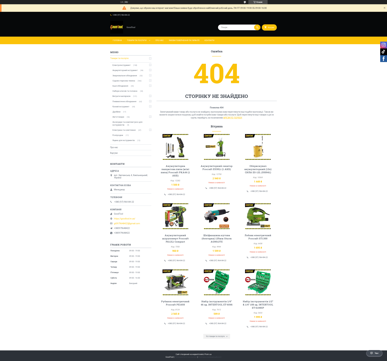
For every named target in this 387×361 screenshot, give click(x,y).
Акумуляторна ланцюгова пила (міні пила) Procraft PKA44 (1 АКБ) (175, 170)
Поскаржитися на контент (186, 357)
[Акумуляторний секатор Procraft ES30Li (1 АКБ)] (217, 147)
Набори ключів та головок (124, 91)
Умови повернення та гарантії (184, 40)
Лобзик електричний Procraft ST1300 (258, 237)
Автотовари (118, 117)
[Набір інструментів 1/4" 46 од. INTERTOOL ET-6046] (217, 282)
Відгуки (114, 153)
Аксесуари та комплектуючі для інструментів (127, 123)
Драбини (116, 112)
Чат (377, 353)
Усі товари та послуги (215, 336)
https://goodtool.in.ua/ (124, 218)
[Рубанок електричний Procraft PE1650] (175, 282)
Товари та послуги (136, 40)
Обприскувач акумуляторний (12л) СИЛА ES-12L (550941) (258, 169)
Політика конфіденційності (209, 357)
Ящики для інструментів (123, 140)
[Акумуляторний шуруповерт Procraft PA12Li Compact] (175, 216)
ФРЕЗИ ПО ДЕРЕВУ (232, 118)
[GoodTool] (116, 33)
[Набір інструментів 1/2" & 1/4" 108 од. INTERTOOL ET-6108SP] (258, 282)
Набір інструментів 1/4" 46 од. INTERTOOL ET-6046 (217, 303)
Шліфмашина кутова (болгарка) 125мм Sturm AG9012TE (217, 238)
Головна (117, 40)
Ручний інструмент (120, 106)
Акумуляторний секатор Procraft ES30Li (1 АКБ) (217, 167)
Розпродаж (117, 135)
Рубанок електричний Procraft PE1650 (175, 303)
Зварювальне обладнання (124, 75)
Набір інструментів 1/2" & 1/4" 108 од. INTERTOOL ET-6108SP (258, 304)
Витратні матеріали (121, 96)
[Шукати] (257, 27)
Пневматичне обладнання (124, 101)
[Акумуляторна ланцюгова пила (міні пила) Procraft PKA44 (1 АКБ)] (175, 147)
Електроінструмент (121, 65)
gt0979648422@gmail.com (127, 223)
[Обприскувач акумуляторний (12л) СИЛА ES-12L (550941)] (258, 147)
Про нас (159, 40)
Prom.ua (208, 354)
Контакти (209, 40)
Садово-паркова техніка (123, 81)
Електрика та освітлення (124, 130)
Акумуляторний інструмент (125, 70)
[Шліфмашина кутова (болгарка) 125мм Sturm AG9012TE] (217, 216)
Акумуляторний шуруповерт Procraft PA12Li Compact (175, 238)
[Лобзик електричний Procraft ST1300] (258, 216)
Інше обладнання (120, 86)
